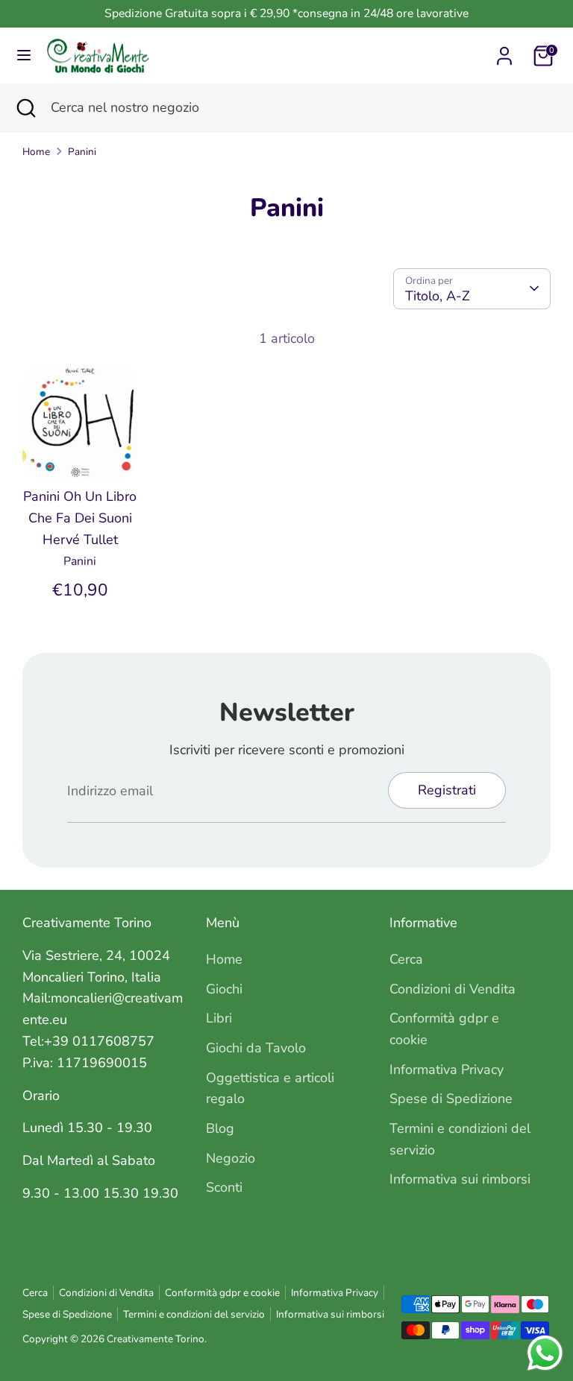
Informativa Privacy (446, 1069)
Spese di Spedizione (451, 1098)
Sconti (224, 1187)
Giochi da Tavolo (256, 1048)
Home (36, 152)
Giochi (224, 989)
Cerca (406, 959)
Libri (219, 1018)
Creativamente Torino (155, 1339)
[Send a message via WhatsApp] (545, 1353)
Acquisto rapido (80, 444)
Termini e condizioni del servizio (194, 1314)
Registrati (447, 790)
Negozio (230, 1158)
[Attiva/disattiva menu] (24, 55)
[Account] (504, 51)
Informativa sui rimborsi (459, 1179)
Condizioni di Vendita (452, 989)
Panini (82, 152)
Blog (220, 1128)
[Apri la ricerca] (25, 107)
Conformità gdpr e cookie (222, 1293)
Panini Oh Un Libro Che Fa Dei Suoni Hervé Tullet (80, 518)
